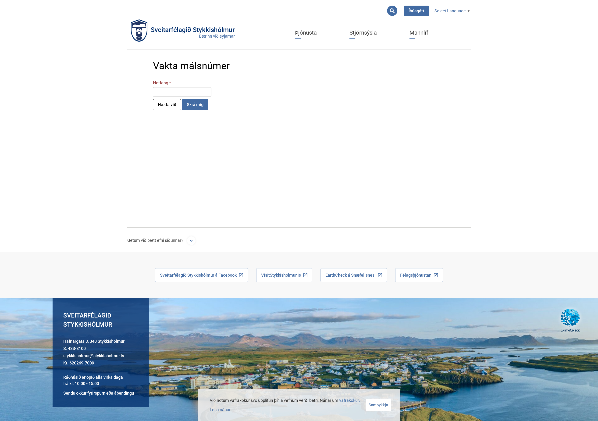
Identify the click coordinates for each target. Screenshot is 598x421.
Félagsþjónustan (415, 275)
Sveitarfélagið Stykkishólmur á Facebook (198, 275)
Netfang (160, 82)
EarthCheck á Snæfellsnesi (350, 275)
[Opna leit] (392, 11)
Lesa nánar (220, 409)
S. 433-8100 (74, 348)
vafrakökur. (349, 400)
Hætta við (167, 104)
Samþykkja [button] (378, 405)
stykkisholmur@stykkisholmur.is (93, 355)
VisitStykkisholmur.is (281, 275)
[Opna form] (191, 240)
